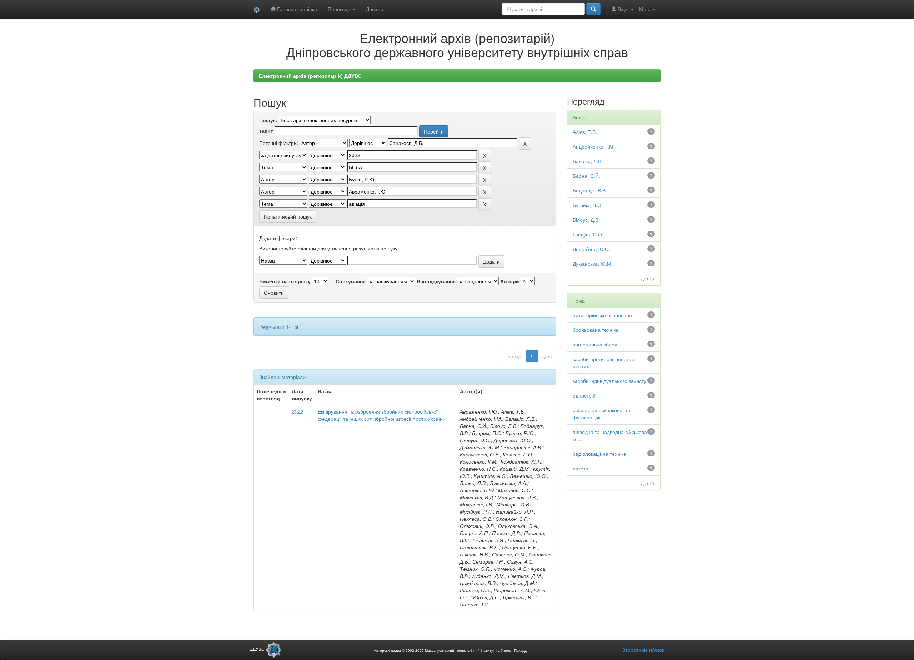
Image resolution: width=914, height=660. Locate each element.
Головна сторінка (296, 8)
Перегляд (340, 8)
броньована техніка (595, 329)
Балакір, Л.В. (588, 161)
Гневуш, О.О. (588, 234)
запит (266, 130)
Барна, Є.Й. (586, 175)
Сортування (351, 281)
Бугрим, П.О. (588, 205)
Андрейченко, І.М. (594, 146)
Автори (509, 281)
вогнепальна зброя (595, 344)
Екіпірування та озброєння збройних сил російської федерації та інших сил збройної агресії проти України (382, 415)
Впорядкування (436, 281)
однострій (584, 395)
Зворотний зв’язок (643, 649)
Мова (645, 8)
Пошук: (268, 120)
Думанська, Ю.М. (593, 263)
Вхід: (623, 8)
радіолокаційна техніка (599, 453)
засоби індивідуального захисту (609, 380)
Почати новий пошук (288, 216)
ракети (580, 468)
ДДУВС (258, 649)
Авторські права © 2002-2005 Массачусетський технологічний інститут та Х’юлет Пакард (450, 650)
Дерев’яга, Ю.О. (591, 248)
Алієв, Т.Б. (585, 131)
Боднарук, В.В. (590, 190)
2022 (297, 411)
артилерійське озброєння (602, 315)
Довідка (374, 8)
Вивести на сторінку (285, 281)
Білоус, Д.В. (586, 219)
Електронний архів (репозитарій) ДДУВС (310, 75)
